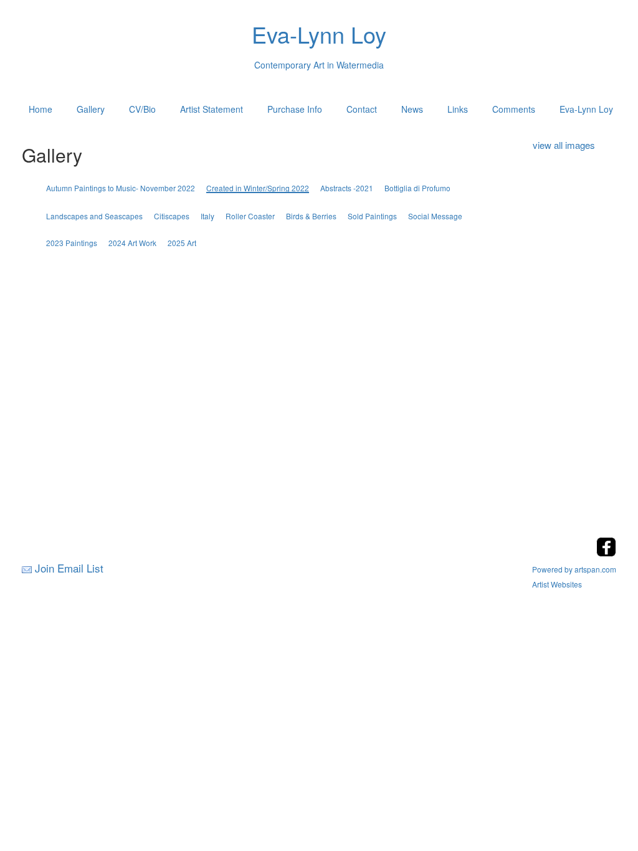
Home (40, 109)
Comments (513, 109)
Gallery (91, 109)
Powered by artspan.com (574, 569)
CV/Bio (142, 109)
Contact (361, 109)
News (412, 109)
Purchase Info (294, 109)
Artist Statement (211, 109)
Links (457, 109)
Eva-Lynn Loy (586, 109)
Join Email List (69, 568)
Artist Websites (557, 584)
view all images (564, 144)
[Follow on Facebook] (606, 553)
